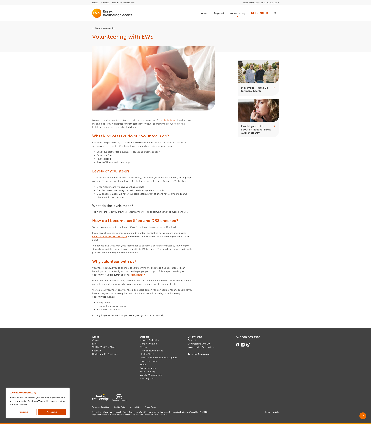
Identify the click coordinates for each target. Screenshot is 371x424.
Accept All (52, 412)
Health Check (147, 354)
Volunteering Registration (201, 347)
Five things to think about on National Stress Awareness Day (256, 129)
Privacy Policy (150, 407)
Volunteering (237, 13)
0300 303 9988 (271, 2)
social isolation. (137, 274)
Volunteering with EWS (200, 343)
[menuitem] (205, 13)
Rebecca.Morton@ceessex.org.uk (109, 236)
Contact (105, 2)
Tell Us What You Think (104, 347)
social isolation (168, 120)
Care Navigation (148, 343)
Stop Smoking (147, 371)
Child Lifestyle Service (151, 350)
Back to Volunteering (105, 28)
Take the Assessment (199, 354)
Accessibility (135, 407)
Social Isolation (148, 368)
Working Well (147, 378)
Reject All (23, 412)
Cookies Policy (120, 407)
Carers (143, 347)
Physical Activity (148, 361)
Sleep (143, 364)
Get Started (259, 13)
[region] (38, 403)
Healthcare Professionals (123, 2)
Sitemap (96, 350)
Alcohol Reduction (149, 340)
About (204, 13)
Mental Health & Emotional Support (158, 357)
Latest (95, 2)
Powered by (271, 412)
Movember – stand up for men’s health (254, 89)
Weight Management (151, 375)
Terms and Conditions (100, 407)
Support (219, 13)
